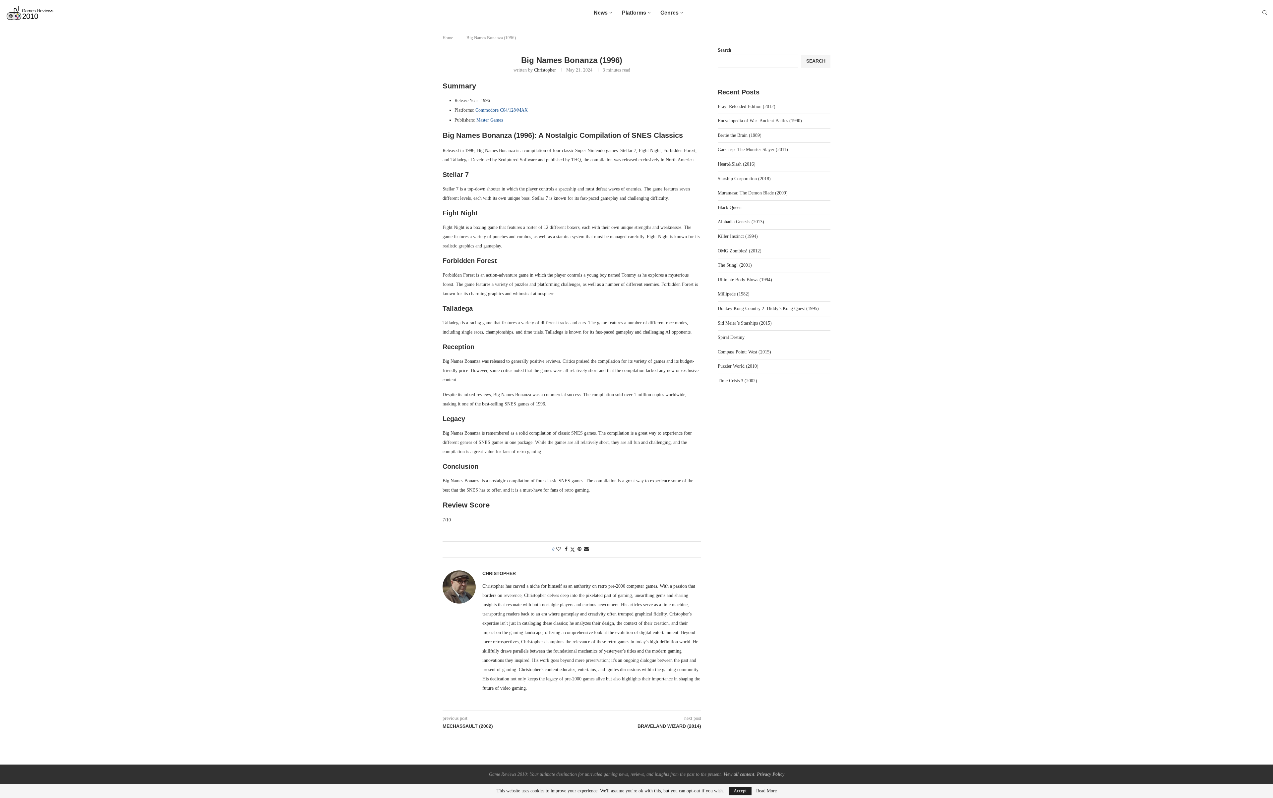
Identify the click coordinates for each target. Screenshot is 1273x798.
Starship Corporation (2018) (744, 178)
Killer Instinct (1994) (738, 236)
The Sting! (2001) (735, 265)
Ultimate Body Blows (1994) (745, 279)
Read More (766, 791)
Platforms (634, 13)
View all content (738, 774)
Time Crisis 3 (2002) (737, 380)
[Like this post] (558, 549)
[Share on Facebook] (566, 549)
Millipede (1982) (734, 294)
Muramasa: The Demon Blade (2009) (753, 192)
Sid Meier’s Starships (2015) (745, 323)
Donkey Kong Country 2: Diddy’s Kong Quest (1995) (768, 308)
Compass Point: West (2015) (744, 351)
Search (724, 50)
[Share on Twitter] (572, 550)
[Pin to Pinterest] (579, 549)
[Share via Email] (586, 549)
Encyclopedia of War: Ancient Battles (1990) (760, 120)
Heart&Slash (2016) (737, 164)
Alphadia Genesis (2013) (741, 221)
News (601, 13)
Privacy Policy (770, 774)
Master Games (489, 120)
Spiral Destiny (731, 337)
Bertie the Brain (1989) (739, 135)
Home (448, 37)
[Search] (1264, 13)
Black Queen (730, 207)
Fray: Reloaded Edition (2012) (746, 106)
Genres (669, 13)
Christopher (545, 70)
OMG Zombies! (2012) (739, 250)
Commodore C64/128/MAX (501, 110)
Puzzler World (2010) (738, 366)
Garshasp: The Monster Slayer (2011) (753, 149)
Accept (740, 790)
